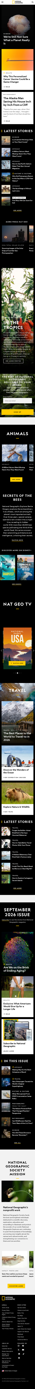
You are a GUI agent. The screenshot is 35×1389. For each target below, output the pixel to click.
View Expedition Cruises (14, 777)
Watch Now (17, 540)
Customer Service (7, 1348)
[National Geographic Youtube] (23, 1349)
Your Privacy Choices (7, 1328)
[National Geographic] (17, 2)
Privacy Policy (6, 1310)
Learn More (8, 1051)
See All (17, 1143)
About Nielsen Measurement (6, 1325)
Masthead (20, 1334)
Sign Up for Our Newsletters (6, 1361)
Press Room (21, 1337)
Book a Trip (21, 1313)
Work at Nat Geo (6, 1358)
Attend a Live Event (23, 1310)
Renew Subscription (7, 1351)
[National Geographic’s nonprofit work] (17, 1213)
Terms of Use (5, 1307)
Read (8, 87)
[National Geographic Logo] (8, 1300)
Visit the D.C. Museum (23, 1323)
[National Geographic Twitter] (18, 1349)
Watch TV (20, 1326)
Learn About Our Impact (24, 1329)
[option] (14, 239)
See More (17, 210)
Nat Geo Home (22, 1307)
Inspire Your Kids (22, 1318)
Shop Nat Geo (21, 1321)
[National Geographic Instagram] (18, 1345)
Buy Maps (20, 1315)
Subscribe (5, 920)
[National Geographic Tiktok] (23, 1353)
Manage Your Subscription (5, 1354)
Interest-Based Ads (7, 1321)
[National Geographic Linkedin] (19, 1353)
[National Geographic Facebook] (23, 1345)
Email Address (7, 396)
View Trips (8, 812)
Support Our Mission (23, 1331)
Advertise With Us (23, 1339)
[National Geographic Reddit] (19, 1357)
